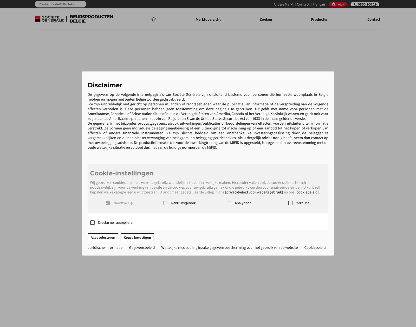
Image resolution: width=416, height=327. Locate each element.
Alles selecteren (103, 237)
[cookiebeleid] (307, 192)
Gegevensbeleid (142, 247)
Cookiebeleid (315, 247)
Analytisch (243, 203)
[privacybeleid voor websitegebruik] (254, 192)
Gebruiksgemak (183, 203)
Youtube (303, 203)
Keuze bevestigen (137, 237)
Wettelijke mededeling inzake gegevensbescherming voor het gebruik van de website (229, 247)
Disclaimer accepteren (116, 222)
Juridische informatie (105, 247)
